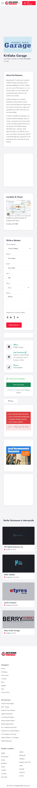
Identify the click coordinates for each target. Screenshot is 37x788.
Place (7, 283)
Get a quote (4, 675)
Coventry (4, 774)
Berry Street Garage (12, 630)
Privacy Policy (5, 692)
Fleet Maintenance (6, 741)
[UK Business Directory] (18, 455)
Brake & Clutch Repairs (8, 710)
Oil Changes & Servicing (8, 734)
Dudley (21, 752)
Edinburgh (22, 755)
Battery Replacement (7, 724)
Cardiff (3, 770)
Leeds (21, 766)
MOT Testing (5, 707)
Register (3, 685)
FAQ (2, 689)
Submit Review (14, 325)
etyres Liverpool (10, 602)
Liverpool (9, 605)
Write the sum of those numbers (15, 312)
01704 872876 (18, 368)
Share (11, 401)
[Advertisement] (18, 23)
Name (8, 254)
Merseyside (27, 59)
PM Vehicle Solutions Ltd (13, 547)
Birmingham (4, 757)
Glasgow (22, 759)
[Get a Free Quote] (18, 421)
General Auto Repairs (7, 704)
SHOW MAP (18, 208)
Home (3, 668)
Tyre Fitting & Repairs (7, 717)
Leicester (21, 769)
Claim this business (18, 385)
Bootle (8, 549)
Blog (2, 682)
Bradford (4, 763)
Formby (21, 59)
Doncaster (4, 777)
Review (8, 293)
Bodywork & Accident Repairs (10, 731)
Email (7, 264)
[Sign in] (19, 3)
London (21, 776)
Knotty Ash (9, 577)
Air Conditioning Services (8, 727)
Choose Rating (10, 244)
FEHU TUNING (9, 575)
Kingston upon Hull (24, 762)
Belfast (3, 753)
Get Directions (19, 352)
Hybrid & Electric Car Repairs (10, 738)
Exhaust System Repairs (8, 721)
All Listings (4, 672)
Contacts (3, 679)
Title (7, 273)
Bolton (3, 760)
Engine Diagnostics (6, 714)
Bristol (3, 767)
